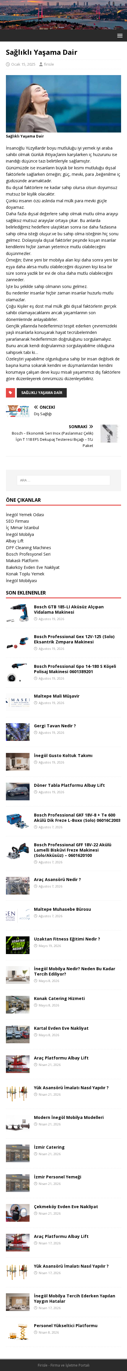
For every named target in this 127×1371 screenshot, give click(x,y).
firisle (49, 64)
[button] (119, 35)
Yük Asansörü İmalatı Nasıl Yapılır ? (71, 1087)
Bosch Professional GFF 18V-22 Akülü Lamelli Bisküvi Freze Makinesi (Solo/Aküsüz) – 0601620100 (72, 850)
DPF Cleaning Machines (28, 547)
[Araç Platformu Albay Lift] (18, 1069)
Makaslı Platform (22, 560)
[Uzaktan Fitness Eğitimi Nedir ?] (18, 950)
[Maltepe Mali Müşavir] (18, 707)
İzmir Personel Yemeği (57, 1177)
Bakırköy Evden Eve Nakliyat (33, 567)
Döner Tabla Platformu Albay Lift (69, 785)
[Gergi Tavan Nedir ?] (18, 737)
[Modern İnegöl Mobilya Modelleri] (18, 1129)
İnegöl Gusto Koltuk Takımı (63, 755)
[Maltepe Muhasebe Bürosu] (18, 921)
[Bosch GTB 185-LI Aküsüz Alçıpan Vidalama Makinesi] (18, 618)
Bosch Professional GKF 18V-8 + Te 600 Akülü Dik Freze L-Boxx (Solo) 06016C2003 (77, 817)
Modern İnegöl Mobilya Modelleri (69, 1117)
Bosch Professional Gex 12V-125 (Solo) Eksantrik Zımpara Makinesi (74, 639)
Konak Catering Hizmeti (59, 998)
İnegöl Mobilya (20, 534)
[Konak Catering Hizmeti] (18, 1010)
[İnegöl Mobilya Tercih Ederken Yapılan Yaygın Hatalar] (18, 1307)
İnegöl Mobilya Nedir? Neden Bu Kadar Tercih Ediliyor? (74, 971)
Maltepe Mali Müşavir (56, 696)
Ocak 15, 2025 (23, 64)
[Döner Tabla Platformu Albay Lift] (18, 796)
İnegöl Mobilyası (21, 580)
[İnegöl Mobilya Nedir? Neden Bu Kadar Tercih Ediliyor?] (18, 980)
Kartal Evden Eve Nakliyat (61, 1028)
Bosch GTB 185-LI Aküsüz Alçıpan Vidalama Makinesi (69, 609)
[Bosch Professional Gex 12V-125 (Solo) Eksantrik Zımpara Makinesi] (18, 648)
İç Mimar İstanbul (22, 527)
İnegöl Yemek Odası (25, 514)
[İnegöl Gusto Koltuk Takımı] (18, 767)
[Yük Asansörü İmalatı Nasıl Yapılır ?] (18, 1099)
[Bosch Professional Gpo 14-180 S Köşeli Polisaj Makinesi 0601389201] (18, 677)
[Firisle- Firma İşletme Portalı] (63, 26)
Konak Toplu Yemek (25, 574)
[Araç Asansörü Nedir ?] (18, 891)
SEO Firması (17, 521)
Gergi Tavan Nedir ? (55, 725)
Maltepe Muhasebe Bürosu (62, 909)
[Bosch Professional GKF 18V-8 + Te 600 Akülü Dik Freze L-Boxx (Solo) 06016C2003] (18, 826)
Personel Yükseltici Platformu (65, 1325)
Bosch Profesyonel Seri (28, 554)
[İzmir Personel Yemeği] (18, 1188)
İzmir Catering (49, 1147)
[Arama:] (63, 480)
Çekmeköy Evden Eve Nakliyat (66, 1206)
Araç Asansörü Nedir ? (57, 879)
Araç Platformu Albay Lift (61, 1058)
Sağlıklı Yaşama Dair (41, 392)
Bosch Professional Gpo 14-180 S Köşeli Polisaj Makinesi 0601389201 (75, 668)
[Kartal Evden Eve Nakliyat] (18, 1040)
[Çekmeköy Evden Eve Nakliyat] (18, 1218)
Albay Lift (15, 541)
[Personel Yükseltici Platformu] (18, 1337)
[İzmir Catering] (18, 1159)
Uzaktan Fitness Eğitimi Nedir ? (67, 939)
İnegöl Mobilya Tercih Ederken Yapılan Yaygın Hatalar (74, 1298)
